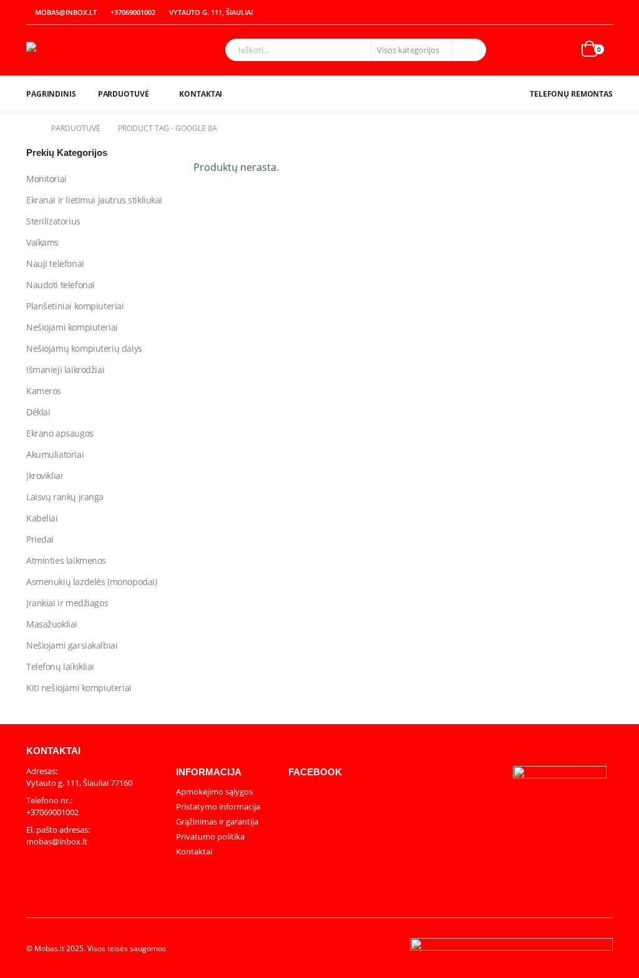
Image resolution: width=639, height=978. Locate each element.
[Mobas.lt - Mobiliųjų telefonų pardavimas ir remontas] (79, 50)
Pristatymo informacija (218, 806)
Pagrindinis (51, 94)
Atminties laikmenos (66, 560)
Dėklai (38, 412)
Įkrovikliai (44, 476)
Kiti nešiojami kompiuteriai (79, 688)
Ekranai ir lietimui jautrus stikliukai (94, 200)
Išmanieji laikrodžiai (65, 369)
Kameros (43, 391)
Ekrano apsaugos (60, 433)
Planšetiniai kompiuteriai (75, 306)
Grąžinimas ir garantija (217, 821)
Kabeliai (42, 518)
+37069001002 (132, 12)
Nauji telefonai (55, 263)
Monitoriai (46, 179)
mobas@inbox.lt (66, 12)
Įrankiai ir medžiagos (67, 603)
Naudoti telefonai (60, 285)
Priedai (40, 539)
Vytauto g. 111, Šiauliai (211, 12)
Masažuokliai (51, 624)
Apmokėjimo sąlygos (214, 791)
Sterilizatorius (53, 221)
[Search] (468, 50)
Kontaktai (200, 94)
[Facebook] (604, 12)
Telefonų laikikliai (60, 666)
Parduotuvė (123, 94)
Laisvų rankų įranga (65, 497)
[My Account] (577, 12)
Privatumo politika (210, 836)
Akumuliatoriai (55, 454)
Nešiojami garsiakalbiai (71, 645)
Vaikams (42, 242)
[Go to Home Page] (30, 128)
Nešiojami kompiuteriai (72, 327)
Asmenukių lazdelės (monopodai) (91, 582)
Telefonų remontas (571, 94)
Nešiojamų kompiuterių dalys (84, 348)
